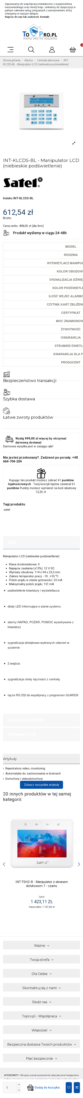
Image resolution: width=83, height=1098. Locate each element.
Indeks (7, 198)
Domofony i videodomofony (24, 779)
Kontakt (44, 16)
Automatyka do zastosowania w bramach (33, 773)
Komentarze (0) (22, 734)
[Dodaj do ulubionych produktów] (69, 1087)
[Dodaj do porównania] (77, 1087)
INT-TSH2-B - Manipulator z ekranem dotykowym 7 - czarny (42, 884)
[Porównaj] (73, 825)
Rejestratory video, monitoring (25, 768)
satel (7, 509)
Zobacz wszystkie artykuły (41, 785)
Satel (42, 897)
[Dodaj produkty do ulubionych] (73, 818)
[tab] (41, 542)
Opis (12, 542)
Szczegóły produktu (26, 719)
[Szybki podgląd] (73, 832)
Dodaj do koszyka (47, 1087)
